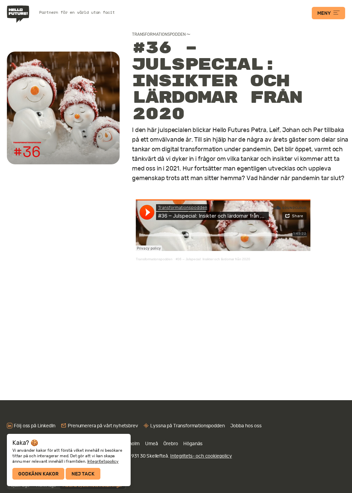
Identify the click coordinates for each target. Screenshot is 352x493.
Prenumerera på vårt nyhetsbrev (103, 425)
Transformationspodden (159, 34)
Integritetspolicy (103, 461)
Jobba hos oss (246, 425)
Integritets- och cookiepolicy (201, 456)
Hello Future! (19, 14)
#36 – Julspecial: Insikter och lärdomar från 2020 (213, 259)
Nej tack (83, 473)
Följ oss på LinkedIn (34, 425)
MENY (323, 13)
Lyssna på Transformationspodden (187, 425)
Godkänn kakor (38, 473)
